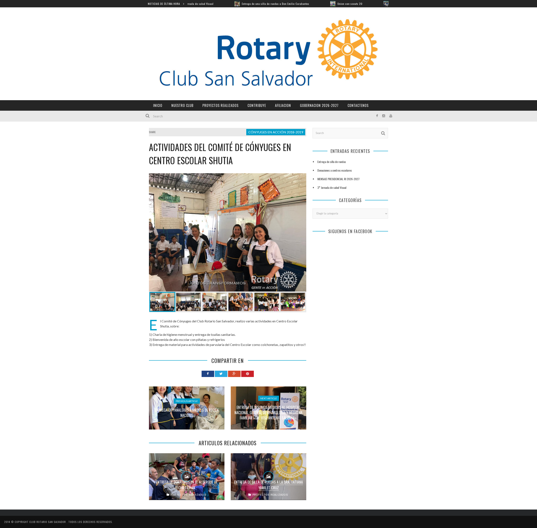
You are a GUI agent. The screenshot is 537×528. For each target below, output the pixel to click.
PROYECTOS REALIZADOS (220, 105)
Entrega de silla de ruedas (331, 161)
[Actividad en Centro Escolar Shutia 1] (227, 232)
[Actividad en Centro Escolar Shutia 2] (188, 302)
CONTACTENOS (358, 105)
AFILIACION (283, 105)
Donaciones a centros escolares (334, 170)
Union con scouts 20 (311, 3)
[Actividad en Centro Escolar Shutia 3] (214, 302)
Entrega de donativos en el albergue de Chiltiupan (187, 484)
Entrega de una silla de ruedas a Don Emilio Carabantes (237, 3)
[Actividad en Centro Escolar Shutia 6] (293, 302)
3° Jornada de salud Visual (331, 187)
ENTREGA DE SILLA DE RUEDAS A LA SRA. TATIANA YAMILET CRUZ (268, 484)
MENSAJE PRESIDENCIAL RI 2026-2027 (338, 179)
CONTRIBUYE (257, 105)
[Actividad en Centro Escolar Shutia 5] (266, 302)
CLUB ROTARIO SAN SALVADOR (48, 522)
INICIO (157, 105)
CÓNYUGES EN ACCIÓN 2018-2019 (275, 132)
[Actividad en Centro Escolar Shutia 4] (240, 302)
